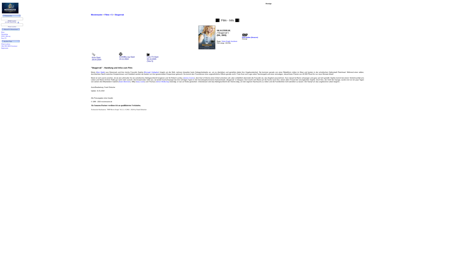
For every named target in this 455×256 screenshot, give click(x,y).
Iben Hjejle (101, 72)
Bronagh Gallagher (151, 72)
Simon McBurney (162, 82)
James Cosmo (188, 78)
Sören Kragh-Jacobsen (229, 41)
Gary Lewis (140, 82)
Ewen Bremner (124, 82)
